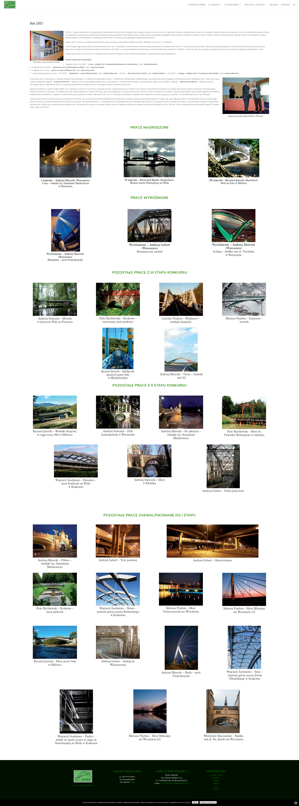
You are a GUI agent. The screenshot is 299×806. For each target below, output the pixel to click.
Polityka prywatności (83, 785)
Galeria (274, 5)
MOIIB (216, 783)
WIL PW (216, 778)
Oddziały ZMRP (216, 775)
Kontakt (286, 5)
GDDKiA (216, 789)
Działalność (232, 5)
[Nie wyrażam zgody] (295, 803)
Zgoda (195, 802)
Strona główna (196, 5)
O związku (214, 5)
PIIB (216, 786)
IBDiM (132, 782)
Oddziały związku (254, 5)
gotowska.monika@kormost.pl (175, 783)
